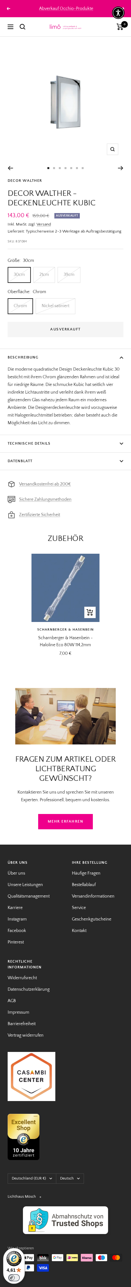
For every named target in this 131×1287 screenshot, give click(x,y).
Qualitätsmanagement (29, 896)
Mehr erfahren (66, 821)
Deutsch (67, 1178)
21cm (44, 274)
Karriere (15, 907)
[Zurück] (10, 168)
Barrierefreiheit (22, 1023)
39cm (69, 274)
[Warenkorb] (120, 27)
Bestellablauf (84, 884)
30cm (19, 274)
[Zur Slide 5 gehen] (71, 168)
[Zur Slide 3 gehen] (60, 168)
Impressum (18, 1012)
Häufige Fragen (86, 873)
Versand (44, 224)
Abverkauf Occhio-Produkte (66, 8)
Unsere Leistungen (25, 884)
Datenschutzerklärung (29, 989)
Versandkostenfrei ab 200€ (45, 484)
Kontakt (79, 930)
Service (79, 907)
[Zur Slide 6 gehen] (77, 168)
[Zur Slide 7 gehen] (83, 168)
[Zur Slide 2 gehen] (54, 168)
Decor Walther (25, 181)
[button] (118, 12)
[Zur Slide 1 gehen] (48, 168)
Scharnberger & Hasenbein (65, 630)
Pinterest (16, 942)
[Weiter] (120, 168)
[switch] (14, 1277)
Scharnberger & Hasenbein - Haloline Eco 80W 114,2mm (65, 641)
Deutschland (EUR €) (29, 1178)
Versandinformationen (93, 896)
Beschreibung (23, 357)
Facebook (17, 930)
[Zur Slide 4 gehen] (65, 168)
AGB (12, 1000)
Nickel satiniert (55, 305)
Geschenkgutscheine (91, 919)
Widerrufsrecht (22, 977)
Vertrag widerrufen (26, 1035)
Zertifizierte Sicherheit (39, 514)
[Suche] (22, 27)
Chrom (20, 305)
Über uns (16, 873)
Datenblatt (20, 461)
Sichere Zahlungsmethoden (45, 499)
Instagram (17, 919)
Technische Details (29, 443)
